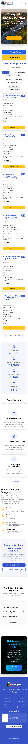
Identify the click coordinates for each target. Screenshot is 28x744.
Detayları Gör (14, 127)
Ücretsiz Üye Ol (15, 52)
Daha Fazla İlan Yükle (14, 335)
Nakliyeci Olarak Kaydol (15, 570)
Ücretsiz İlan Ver (15, 565)
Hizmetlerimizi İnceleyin (12, 668)
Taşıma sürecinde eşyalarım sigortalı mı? (13, 621)
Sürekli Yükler (15, 86)
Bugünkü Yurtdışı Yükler (15, 79)
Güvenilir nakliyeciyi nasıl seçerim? (13, 612)
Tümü (7, 72)
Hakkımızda (7, 701)
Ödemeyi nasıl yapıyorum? (10, 616)
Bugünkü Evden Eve (15, 82)
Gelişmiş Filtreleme (15, 67)
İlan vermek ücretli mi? (9, 603)
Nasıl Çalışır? (7, 704)
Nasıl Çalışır (15, 38)
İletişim (7, 707)
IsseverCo (17, 738)
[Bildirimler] (21, 3)
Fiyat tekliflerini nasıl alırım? (11, 607)
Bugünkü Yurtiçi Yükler (15, 75)
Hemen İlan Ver (15, 57)
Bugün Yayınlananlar (19, 72)
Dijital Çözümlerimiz (15, 726)
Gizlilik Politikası (21, 701)
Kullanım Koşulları (21, 704)
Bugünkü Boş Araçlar (15, 89)
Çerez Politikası (21, 707)
